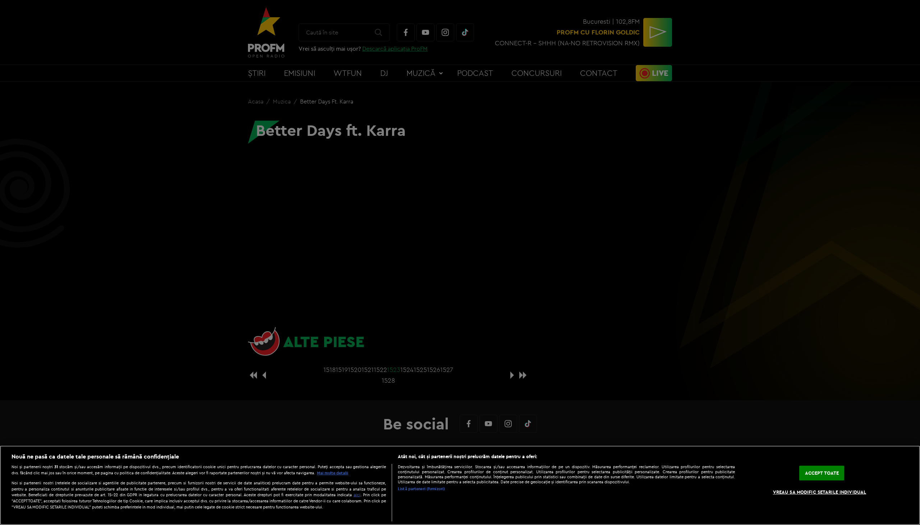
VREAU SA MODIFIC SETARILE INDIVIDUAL (819, 492)
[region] (460, 485)
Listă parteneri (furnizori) (421, 488)
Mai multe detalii (332, 472)
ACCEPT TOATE (822, 473)
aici (357, 494)
